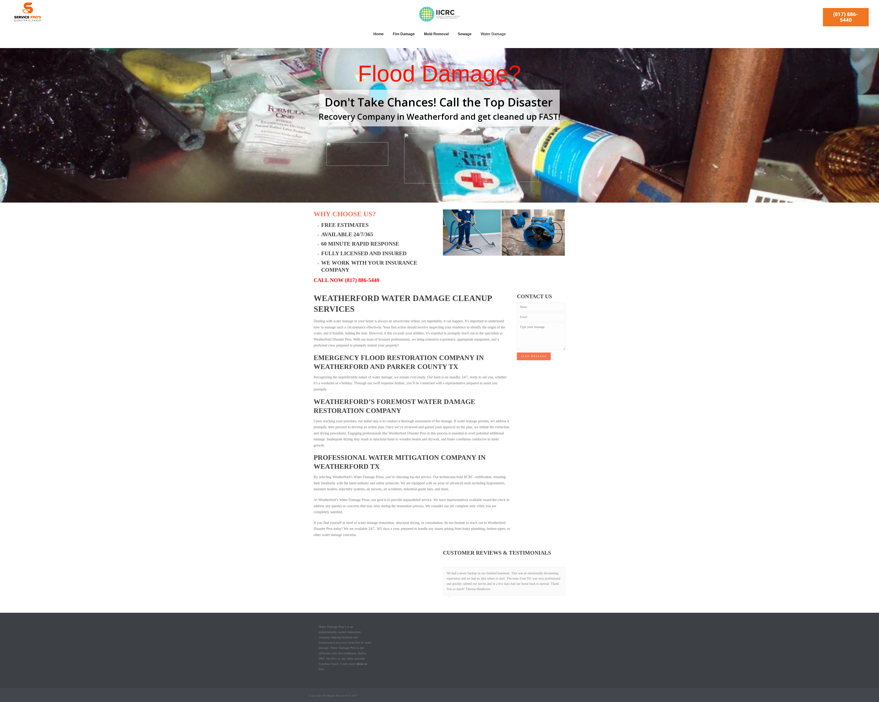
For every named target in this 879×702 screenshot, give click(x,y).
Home (378, 34)
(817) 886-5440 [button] (845, 17)
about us (361, 664)
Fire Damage (404, 34)
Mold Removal (436, 34)
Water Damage (493, 34)
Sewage (465, 34)
